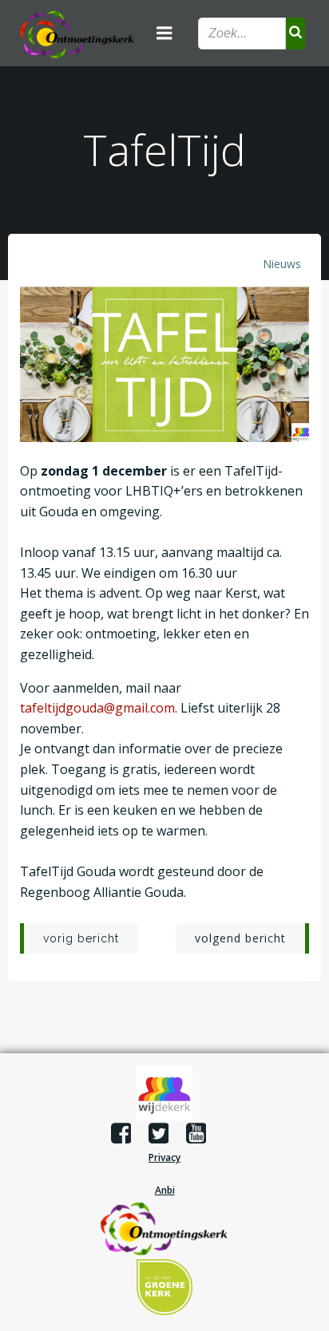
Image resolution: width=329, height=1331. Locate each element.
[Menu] (164, 33)
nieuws (282, 263)
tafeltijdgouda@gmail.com (97, 708)
